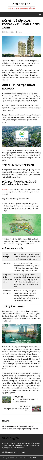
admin (20, 32)
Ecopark (5, 189)
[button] (39, 14)
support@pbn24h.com (16, 452)
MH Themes (36, 458)
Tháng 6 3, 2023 (9, 32)
